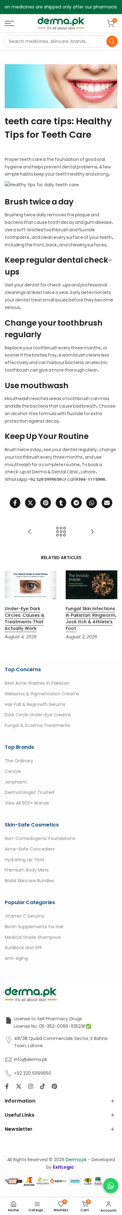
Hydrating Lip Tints (24, 859)
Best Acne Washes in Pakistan (37, 683)
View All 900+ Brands (27, 803)
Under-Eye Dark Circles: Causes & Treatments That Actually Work (24, 618)
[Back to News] (61, 531)
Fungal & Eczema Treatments (37, 725)
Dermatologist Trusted (29, 792)
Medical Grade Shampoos (33, 937)
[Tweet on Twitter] (30, 502)
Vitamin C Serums (24, 916)
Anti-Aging (16, 958)
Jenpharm (16, 782)
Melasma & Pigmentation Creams (42, 693)
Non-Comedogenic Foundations (40, 838)
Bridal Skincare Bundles (29, 881)
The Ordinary (19, 761)
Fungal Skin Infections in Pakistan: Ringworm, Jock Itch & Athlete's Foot (91, 618)
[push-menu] (9, 23)
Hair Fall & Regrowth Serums (35, 704)
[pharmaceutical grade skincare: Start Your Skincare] (29, 531)
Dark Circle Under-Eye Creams (38, 715)
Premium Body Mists (27, 870)
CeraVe (13, 771)
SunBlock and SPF (23, 948)
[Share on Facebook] (15, 502)
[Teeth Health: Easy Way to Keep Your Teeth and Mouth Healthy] (92, 531)
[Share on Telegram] (76, 502)
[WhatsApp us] (110, 1185)
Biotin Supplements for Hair (34, 926)
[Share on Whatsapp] (91, 502)
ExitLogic (64, 1167)
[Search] (112, 41)
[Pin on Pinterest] (45, 502)
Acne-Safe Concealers (30, 849)
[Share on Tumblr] (61, 502)
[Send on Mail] (107, 502)
